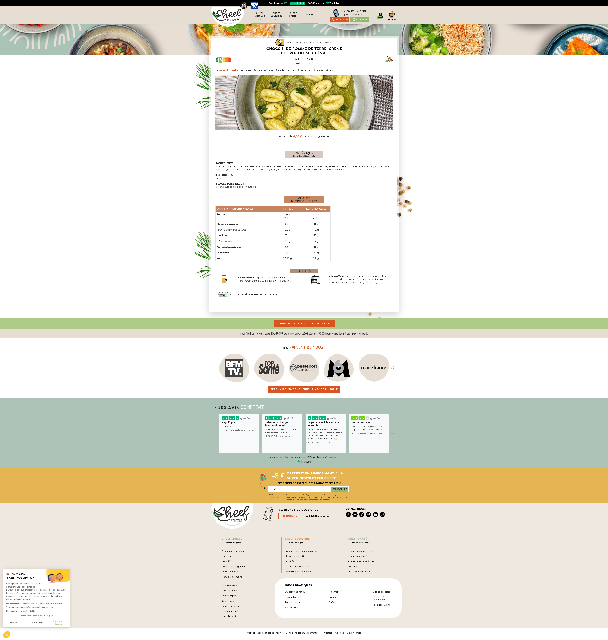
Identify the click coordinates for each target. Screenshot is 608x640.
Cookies (339, 632)
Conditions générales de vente (301, 632)
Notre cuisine (291, 607)
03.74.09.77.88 (353, 11)
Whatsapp (361, 20)
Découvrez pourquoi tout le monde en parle (304, 389)
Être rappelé (341, 20)
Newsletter (326, 632)
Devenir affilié (354, 632)
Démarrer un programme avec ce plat (304, 323)
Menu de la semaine (232, 576)
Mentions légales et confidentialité (265, 632)
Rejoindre (289, 515)
